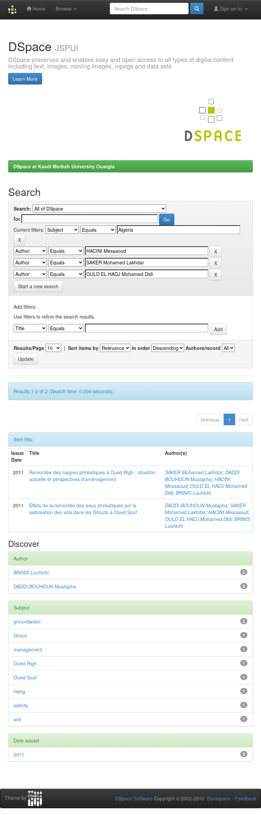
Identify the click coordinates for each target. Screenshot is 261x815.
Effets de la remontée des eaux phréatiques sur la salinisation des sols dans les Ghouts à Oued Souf (83, 509)
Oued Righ (25, 663)
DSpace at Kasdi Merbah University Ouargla (64, 166)
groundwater (27, 621)
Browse (64, 8)
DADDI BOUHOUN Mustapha (202, 475)
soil (17, 719)
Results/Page (29, 347)
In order (141, 347)
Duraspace (218, 798)
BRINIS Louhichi (193, 492)
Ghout (20, 635)
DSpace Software (134, 798)
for (17, 218)
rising (19, 691)
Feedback (245, 798)
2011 (19, 754)
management (28, 649)
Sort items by (83, 347)
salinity (21, 705)
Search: (22, 208)
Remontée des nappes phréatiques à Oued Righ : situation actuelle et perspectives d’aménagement (92, 475)
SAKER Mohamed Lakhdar (194, 472)
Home (38, 8)
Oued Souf (25, 677)
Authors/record (203, 347)
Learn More (25, 78)
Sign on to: (231, 8)
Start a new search (38, 286)
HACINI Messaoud (228, 512)
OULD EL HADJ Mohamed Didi (198, 519)
